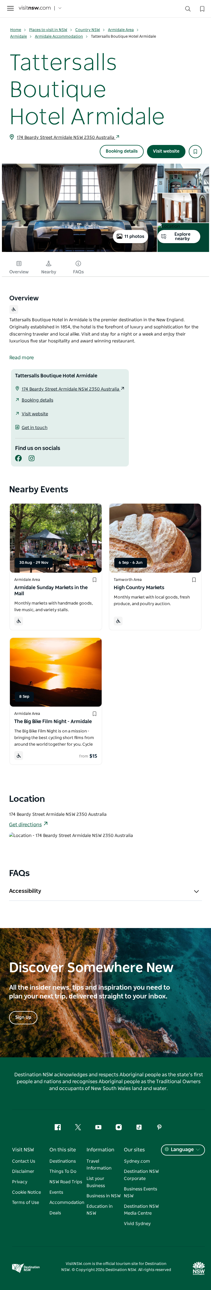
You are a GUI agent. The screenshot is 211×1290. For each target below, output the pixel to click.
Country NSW (87, 30)
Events (56, 1192)
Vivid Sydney (137, 1224)
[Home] (35, 8)
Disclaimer (23, 1171)
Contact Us (23, 1161)
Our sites (134, 1150)
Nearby (48, 272)
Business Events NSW (140, 1192)
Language (182, 1149)
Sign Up (23, 1017)
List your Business (96, 1182)
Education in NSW (100, 1210)
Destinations (62, 1161)
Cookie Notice (26, 1192)
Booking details (122, 151)
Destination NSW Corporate (141, 1175)
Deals (55, 1213)
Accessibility (25, 891)
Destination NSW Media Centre (141, 1210)
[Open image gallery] (79, 251)
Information (100, 1150)
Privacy (19, 1182)
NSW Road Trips (65, 1182)
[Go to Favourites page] (201, 8)
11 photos (134, 236)
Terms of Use (25, 1202)
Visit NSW (23, 1150)
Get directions (25, 824)
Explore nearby (182, 236)
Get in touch (35, 428)
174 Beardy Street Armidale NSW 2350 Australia (66, 137)
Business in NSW (104, 1196)
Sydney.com (137, 1161)
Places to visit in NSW (48, 30)
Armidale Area (121, 30)
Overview (19, 272)
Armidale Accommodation (59, 37)
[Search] (188, 10)
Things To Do (62, 1171)
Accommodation (66, 1202)
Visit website (166, 151)
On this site (62, 1150)
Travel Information (99, 1165)
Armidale (18, 37)
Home (15, 30)
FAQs (78, 272)
